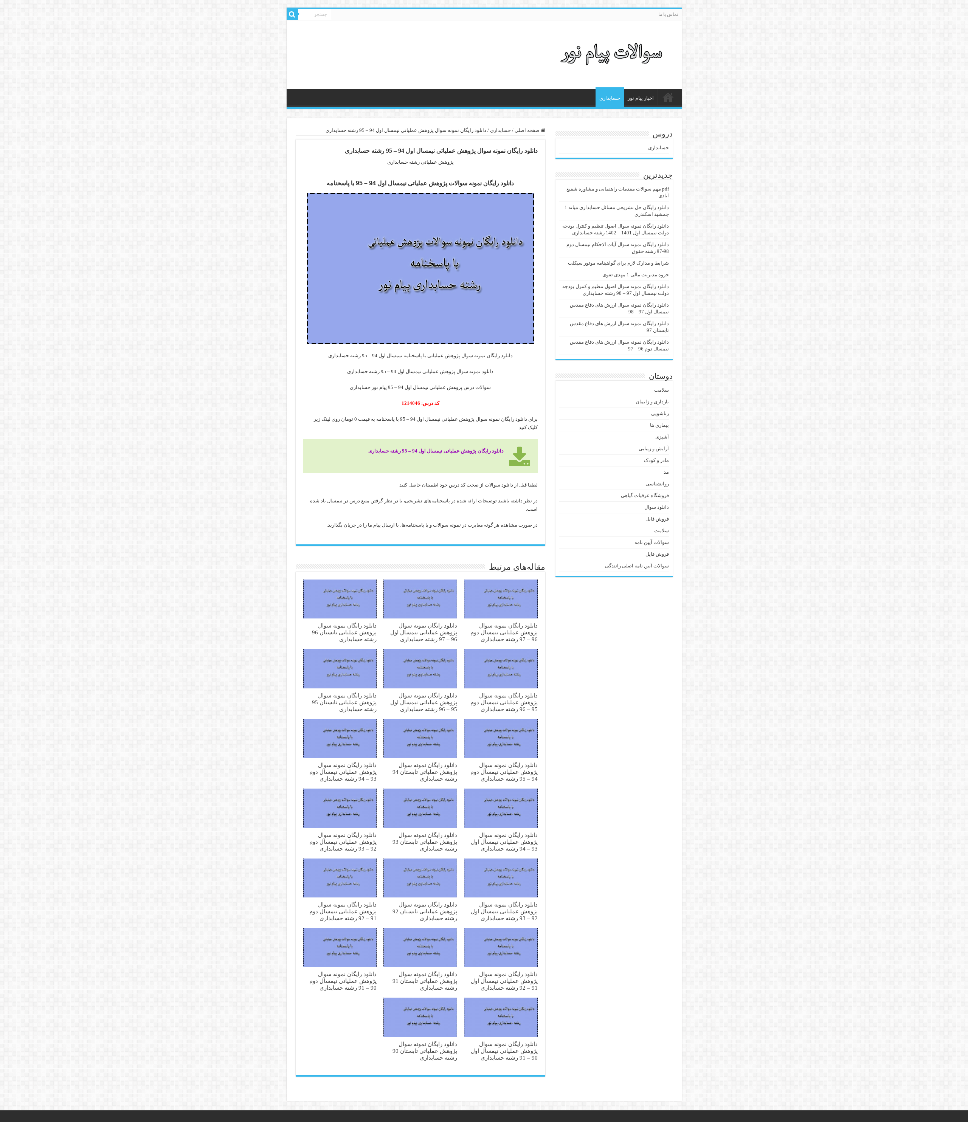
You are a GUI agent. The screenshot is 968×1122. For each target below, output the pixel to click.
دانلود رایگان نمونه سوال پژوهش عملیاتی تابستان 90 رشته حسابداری (424, 1051)
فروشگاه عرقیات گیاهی (645, 495)
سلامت (661, 390)
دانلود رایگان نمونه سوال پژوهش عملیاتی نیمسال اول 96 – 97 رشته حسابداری (423, 632)
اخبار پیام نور (641, 98)
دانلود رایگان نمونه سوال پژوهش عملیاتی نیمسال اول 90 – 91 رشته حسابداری (504, 1051)
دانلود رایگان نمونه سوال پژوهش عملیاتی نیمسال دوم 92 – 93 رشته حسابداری (343, 842)
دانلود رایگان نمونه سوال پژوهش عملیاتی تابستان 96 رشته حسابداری (344, 632)
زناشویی (660, 413)
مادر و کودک (656, 460)
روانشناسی (657, 484)
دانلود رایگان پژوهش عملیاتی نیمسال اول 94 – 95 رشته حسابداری (436, 451)
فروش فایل (657, 519)
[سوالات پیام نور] (613, 53)
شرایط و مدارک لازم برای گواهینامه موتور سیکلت (618, 263)
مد (666, 472)
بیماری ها (659, 425)
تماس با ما (668, 14)
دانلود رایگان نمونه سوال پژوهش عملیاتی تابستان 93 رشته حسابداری (424, 842)
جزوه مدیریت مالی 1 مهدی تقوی (635, 274)
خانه (668, 97)
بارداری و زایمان (652, 401)
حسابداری (609, 98)
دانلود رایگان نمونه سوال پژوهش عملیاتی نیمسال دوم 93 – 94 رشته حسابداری (343, 772)
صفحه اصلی (528, 130)
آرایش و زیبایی (654, 448)
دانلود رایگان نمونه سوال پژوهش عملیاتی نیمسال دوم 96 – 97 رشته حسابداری (504, 632)
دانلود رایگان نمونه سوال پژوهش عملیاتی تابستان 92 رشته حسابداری (424, 911)
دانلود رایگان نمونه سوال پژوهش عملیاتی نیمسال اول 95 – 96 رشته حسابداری (423, 702)
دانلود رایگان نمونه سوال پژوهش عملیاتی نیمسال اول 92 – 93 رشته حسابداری (504, 911)
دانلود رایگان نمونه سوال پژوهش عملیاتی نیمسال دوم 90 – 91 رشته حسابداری (343, 981)
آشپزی (662, 437)
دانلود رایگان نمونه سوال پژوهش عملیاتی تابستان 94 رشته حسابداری (424, 772)
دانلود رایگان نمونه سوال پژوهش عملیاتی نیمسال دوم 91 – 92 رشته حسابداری (343, 911)
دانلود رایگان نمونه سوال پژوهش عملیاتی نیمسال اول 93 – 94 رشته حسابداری (504, 842)
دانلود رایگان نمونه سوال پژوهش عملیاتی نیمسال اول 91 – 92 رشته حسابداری (504, 981)
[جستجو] (292, 14)
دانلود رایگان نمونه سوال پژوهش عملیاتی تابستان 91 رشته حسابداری (424, 981)
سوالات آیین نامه (651, 542)
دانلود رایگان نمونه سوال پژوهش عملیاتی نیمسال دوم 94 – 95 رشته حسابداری (504, 772)
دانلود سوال (656, 507)
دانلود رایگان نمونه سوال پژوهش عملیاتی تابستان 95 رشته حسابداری (344, 702)
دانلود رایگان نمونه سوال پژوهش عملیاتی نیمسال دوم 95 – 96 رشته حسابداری (504, 702)
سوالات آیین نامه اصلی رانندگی (637, 566)
